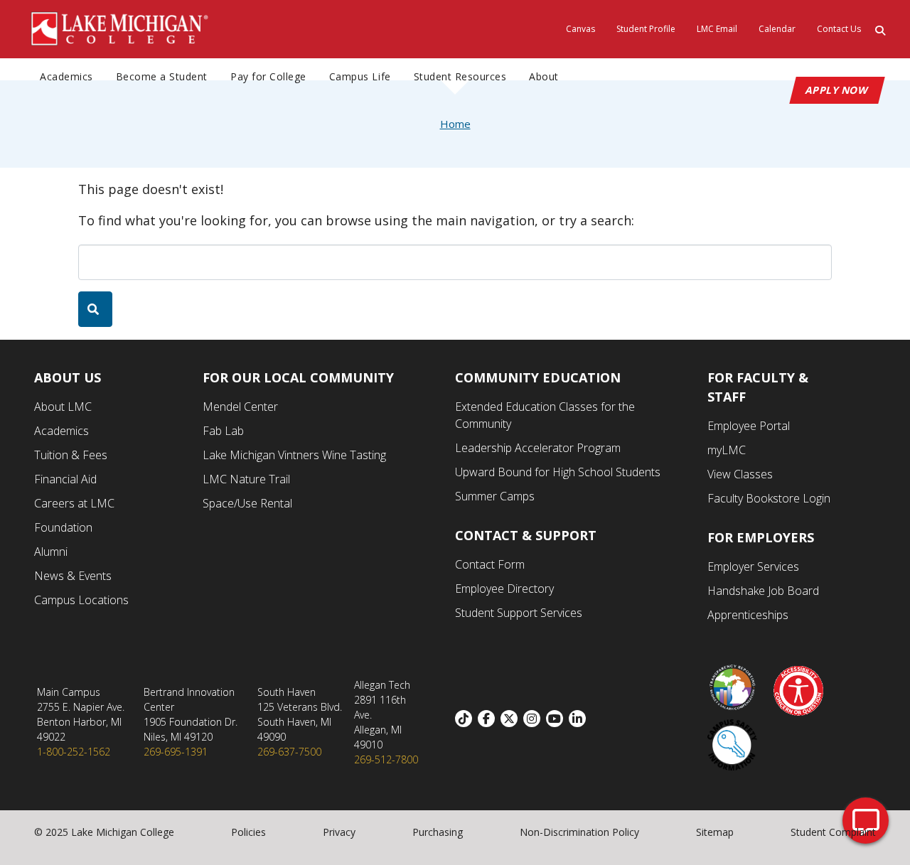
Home (455, 124)
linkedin (580, 718)
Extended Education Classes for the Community (545, 415)
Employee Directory (504, 588)
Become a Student (162, 76)
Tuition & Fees (70, 455)
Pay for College (268, 76)
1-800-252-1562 (73, 751)
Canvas (580, 29)
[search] (95, 309)
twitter (511, 718)
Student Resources (460, 76)
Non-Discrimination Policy (579, 832)
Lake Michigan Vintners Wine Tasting (294, 455)
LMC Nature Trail (246, 479)
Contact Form (490, 564)
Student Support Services (518, 612)
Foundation (63, 527)
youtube (557, 718)
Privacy (339, 832)
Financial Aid (65, 479)
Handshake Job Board (763, 590)
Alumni (51, 551)
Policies (248, 832)
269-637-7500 (289, 751)
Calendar (777, 29)
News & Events (73, 576)
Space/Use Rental (247, 503)
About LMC (63, 406)
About (544, 76)
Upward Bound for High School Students (557, 472)
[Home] (120, 27)
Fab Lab (223, 431)
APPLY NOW (837, 90)
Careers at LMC (74, 503)
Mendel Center (240, 406)
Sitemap (715, 832)
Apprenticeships (747, 615)
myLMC (726, 450)
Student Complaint (833, 832)
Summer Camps (495, 496)
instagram (534, 718)
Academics (66, 76)
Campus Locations (81, 600)
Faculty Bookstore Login (768, 498)
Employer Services (753, 566)
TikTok (466, 718)
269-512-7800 (386, 759)
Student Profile (645, 29)
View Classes (740, 474)
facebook (489, 718)
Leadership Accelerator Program (538, 448)
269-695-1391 (176, 751)
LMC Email (717, 29)
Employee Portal (748, 426)
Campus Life (360, 76)
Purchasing (437, 832)
